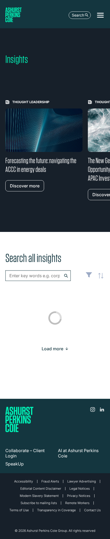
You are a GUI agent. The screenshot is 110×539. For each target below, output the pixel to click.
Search (78, 15)
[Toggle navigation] (100, 15)
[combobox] (38, 275)
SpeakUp (14, 463)
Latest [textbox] (99, 278)
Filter (89, 277)
